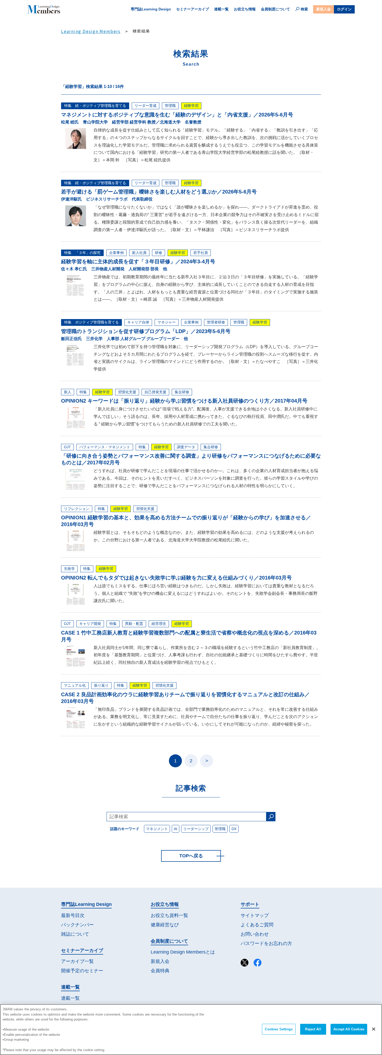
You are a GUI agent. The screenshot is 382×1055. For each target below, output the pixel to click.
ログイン (344, 9)
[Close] (373, 1029)
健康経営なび (165, 924)
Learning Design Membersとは (183, 952)
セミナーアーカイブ (192, 9)
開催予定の (82, 970)
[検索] (270, 816)
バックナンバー (77, 924)
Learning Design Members (91, 31)
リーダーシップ (196, 829)
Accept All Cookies (348, 1029)
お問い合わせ (255, 934)
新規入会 (323, 9)
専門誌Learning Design (151, 9)
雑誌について (75, 934)
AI (175, 829)
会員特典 (160, 970)
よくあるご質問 (257, 924)
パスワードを (266, 943)
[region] (191, 1029)
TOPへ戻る (191, 855)
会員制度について (275, 9)
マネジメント (157, 829)
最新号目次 (72, 915)
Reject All (313, 1029)
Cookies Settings (279, 1029)
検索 (304, 9)
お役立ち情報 (245, 9)
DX (234, 829)
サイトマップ (255, 915)
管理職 (220, 829)
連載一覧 (221, 9)
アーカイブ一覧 (77, 961)
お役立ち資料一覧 (169, 915)
